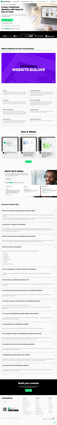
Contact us (8, 178)
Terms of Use (51, 405)
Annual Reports (25, 405)
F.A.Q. (50, 401)
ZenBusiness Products (5, 4)
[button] (53, 81)
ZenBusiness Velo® (26, 407)
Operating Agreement (26, 404)
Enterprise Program (39, 411)
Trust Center (51, 408)
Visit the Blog (38, 407)
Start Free (28, 390)
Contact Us (50, 404)
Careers (37, 401)
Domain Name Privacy (26, 414)
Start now (28, 161)
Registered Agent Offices (40, 414)
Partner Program (38, 408)
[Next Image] (7, 197)
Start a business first (7, 20)
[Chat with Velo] (54, 422)
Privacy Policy (51, 407)
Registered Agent (25, 401)
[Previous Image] (5, 197)
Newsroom (37, 405)
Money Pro (24, 408)
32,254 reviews (12, 28)
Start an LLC (53, 1)
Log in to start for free (7, 23)
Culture (37, 404)
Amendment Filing (26, 411)
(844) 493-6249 (42, 1)
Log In (5, 401)
